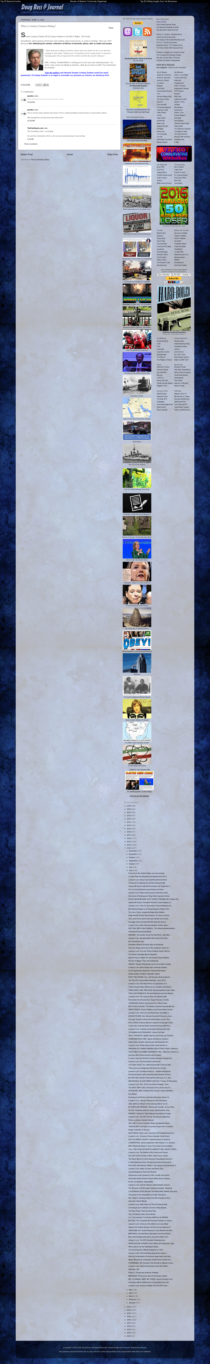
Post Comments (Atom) (40, 160)
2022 (129, 819)
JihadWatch (178, 249)
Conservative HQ (180, 77)
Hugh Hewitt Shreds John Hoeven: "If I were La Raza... (149, 915)
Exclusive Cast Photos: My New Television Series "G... (149, 1097)
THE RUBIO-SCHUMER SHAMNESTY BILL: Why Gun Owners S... (154, 1052)
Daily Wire (177, 80)
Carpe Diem (178, 169)
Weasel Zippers (162, 142)
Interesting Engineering (165, 404)
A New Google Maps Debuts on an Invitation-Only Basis (149, 987)
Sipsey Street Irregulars (182, 372)
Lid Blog (177, 104)
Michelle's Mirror (162, 254)
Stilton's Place (161, 260)
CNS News (161, 88)
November (133, 854)
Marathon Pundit (180, 367)
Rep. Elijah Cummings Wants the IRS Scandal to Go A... (149, 1198)
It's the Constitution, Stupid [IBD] (140, 1182)
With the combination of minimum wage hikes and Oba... (150, 1256)
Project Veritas (162, 178)
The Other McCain (180, 134)
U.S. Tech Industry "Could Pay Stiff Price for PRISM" (148, 1217)
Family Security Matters (165, 383)
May (131, 1290)
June (131, 870)
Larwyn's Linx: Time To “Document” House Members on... (150, 906)
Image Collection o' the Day (139, 1130)
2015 (129, 842)
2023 (129, 815)
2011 (129, 1310)
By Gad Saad (138, 60)
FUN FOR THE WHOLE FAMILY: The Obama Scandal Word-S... (152, 1165)
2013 (129, 848)
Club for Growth (179, 172)
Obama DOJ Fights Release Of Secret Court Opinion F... (150, 1227)
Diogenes (160, 236)
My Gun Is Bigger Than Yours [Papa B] (143, 961)
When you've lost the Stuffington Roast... (143, 1247)
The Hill (159, 137)
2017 (129, 835)
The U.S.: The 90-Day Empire (166, 42)
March (131, 1296)
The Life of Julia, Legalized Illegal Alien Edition (146, 912)
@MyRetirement (180, 402)
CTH (158, 94)
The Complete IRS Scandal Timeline (168, 55)
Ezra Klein (177, 241)
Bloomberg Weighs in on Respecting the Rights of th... (149, 909)
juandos (30, 96)
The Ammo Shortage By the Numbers (142, 954)
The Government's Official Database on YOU (145, 1250)
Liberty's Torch (179, 102)
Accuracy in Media (180, 233)
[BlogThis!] (39, 84)
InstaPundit (161, 121)
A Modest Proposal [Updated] (139, 932)
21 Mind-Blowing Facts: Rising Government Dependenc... (150, 1162)
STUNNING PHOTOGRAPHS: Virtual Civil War (146, 1032)
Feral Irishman (162, 244)
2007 (129, 1323)
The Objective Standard (182, 129)
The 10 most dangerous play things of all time (146, 889)
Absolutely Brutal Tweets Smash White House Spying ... (149, 1178)
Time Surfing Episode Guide (166, 24)
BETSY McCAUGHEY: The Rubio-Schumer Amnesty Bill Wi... (151, 1006)
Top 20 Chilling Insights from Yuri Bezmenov (158, 1)
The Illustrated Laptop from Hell (167, 30)
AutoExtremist (162, 394)
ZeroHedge (178, 183)
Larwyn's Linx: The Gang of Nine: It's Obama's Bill (147, 997)
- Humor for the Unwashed (171, 67)
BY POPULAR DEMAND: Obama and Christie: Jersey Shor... (151, 1107)
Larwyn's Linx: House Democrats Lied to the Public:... (148, 1266)
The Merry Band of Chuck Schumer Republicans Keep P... (150, 1159)
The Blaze (160, 83)
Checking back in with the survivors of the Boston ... (148, 1208)
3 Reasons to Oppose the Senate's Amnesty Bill (146, 883)
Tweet (110, 28)
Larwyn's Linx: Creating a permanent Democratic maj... (149, 1029)
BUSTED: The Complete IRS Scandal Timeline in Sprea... (150, 1221)
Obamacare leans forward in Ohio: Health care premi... (149, 1175)
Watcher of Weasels (181, 383)
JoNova (177, 349)
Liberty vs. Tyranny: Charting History (169, 34)
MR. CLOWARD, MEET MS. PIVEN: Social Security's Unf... (150, 1279)
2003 (129, 1336)
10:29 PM (31, 121)
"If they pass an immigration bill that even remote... (147, 1068)
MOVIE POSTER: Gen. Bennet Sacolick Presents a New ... (150, 1016)
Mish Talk (177, 180)
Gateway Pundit (162, 110)
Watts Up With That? (181, 360)
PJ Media (160, 129)
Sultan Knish (178, 126)
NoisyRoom (178, 110)
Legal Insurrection (180, 99)
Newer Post (27, 154)
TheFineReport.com (35, 128)
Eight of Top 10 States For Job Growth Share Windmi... (149, 958)
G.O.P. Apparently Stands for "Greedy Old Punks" (147, 971)
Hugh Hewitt (161, 118)
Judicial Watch (162, 172)
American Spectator (164, 77)
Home (70, 154)
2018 (129, 832)
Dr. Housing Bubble (181, 175)
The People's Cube (163, 262)
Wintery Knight (179, 386)
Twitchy (159, 180)
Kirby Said (177, 96)
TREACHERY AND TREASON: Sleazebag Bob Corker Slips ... (152, 990)
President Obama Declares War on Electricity (145, 945)
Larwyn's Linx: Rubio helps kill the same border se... (148, 1045)
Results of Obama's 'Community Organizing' (88, 1)
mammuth (126, 1347)
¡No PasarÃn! (161, 372)
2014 (129, 845)
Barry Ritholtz (179, 167)
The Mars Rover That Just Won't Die (142, 1211)
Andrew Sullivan (179, 238)
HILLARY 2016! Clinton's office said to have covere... (148, 1156)
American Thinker (163, 80)
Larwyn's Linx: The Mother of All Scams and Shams (148, 1152)
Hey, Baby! (132, 1094)
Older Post (112, 154)
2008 (129, 1320)
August (132, 864)
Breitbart (160, 86)
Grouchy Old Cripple (164, 246)
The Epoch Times (163, 99)
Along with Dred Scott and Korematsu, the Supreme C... (149, 886)
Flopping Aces (179, 83)
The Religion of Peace (164, 360)
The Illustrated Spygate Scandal (167, 27)
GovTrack (160, 169)
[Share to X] (42, 84)
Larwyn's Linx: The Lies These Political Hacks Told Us (149, 951)
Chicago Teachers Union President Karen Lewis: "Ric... (149, 1019)
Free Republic (162, 104)
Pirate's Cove (179, 112)
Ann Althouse (178, 72)
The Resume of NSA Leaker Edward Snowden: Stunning (150, 1188)
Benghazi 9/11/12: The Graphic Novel (169, 45)
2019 (129, 829)
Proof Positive (161, 257)
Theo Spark (178, 380)
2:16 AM (30, 139)
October (132, 857)
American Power (162, 369)
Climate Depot (179, 341)
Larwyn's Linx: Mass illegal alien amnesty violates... (148, 967)
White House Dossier (164, 183)
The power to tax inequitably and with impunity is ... (148, 1195)
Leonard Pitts (178, 252)
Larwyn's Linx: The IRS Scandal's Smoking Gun (146, 1240)
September (133, 861)
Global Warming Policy (182, 344)
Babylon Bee (161, 233)
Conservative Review (164, 91)
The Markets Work (180, 131)
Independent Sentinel (181, 88)
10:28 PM (31, 102)
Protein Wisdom (179, 115)
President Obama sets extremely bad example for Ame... (150, 1074)
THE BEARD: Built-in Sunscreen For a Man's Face (147, 1003)
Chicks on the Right (181, 75)
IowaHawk (160, 249)
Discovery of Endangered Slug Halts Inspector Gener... (149, 896)
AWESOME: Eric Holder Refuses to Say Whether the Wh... (150, 1230)
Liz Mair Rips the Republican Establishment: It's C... (148, 876)
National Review (162, 126)
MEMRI (176, 260)
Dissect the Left (162, 380)
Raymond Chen (162, 396)
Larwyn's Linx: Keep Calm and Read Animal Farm (147, 880)
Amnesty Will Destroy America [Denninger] (144, 1055)
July (130, 867)
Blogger (144, 1347)
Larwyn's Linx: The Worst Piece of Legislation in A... (148, 984)
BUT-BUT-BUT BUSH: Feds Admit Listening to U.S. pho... (150, 1078)
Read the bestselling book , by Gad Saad (138, 111)
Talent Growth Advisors (182, 410)
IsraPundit (160, 349)
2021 (129, 822)
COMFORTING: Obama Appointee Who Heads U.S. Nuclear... (152, 1143)
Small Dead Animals (181, 375)
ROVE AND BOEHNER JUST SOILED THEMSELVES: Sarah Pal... (153, 899)
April (131, 1293)
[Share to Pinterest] (47, 84)
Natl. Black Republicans (182, 369)
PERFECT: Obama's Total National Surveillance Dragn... (150, 1113)
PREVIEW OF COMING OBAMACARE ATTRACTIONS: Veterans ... (153, 1048)
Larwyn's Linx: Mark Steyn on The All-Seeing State (147, 1204)
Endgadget (160, 402)
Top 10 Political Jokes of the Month (141, 1214)
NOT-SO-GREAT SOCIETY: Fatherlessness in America (149, 1139)
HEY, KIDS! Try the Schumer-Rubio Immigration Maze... (149, 1123)
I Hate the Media (180, 246)
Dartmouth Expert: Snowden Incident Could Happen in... (150, 902)
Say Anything (178, 121)
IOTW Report (179, 91)
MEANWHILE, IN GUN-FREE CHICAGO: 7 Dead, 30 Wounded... (153, 1081)
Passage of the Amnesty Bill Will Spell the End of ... (148, 922)
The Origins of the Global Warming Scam (170, 40)
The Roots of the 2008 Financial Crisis (169, 48)
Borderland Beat (162, 341)
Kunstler (177, 94)
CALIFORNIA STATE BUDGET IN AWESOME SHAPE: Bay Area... (153, 1191)
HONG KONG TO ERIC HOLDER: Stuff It (144, 974)
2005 (129, 1329)
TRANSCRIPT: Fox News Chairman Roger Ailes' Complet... (151, 1126)
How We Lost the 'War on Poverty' (168, 58)
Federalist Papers (180, 244)
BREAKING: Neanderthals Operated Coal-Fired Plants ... (150, 1234)
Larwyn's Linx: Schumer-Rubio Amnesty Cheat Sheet (148, 1136)
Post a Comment (30, 144)
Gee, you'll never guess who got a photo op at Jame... (149, 919)
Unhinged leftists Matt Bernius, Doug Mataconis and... (149, 1282)
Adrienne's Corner (163, 367)
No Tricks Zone (179, 354)
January (132, 1303)
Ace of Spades (162, 72)
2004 (129, 1333)
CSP (158, 346)
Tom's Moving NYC (181, 404)
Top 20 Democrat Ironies (10, 1)
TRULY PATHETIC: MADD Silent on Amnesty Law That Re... (151, 1036)
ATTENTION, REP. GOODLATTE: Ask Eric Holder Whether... (151, 1091)
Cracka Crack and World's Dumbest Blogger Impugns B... (150, 1058)
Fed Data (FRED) (180, 178)
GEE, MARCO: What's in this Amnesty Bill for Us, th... (148, 1104)
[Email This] (36, 84)
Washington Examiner (164, 139)
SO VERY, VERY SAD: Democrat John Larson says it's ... (150, 1088)
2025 (129, 809)
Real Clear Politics (180, 265)
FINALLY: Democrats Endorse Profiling (143, 1273)
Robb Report (161, 407)
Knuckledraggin (162, 252)
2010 (129, 1313)
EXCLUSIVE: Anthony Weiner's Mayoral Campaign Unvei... (151, 1023)
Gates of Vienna (179, 86)
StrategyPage (161, 354)
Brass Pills (160, 167)
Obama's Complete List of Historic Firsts (170, 52)
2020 (129, 825)
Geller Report (161, 112)
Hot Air (159, 115)
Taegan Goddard (180, 236)
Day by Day (161, 238)
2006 (129, 1326)
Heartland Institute (180, 346)
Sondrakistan (178, 378)
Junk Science (179, 352)
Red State (177, 118)
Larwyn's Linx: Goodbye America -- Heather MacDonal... (150, 1071)
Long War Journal (163, 352)
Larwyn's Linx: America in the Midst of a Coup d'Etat (148, 1224)
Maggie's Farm (162, 386)
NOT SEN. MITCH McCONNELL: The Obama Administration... (152, 928)
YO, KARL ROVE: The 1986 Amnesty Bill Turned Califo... (150, 1065)
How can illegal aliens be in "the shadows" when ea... (149, 948)
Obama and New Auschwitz (166, 37)
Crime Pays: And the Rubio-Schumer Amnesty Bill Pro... (149, 1026)
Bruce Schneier (162, 410)
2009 (129, 1316)
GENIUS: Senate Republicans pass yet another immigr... (150, 964)
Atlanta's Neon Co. (180, 394)
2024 (129, 812)
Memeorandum (179, 257)
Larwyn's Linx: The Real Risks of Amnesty (144, 1061)
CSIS (158, 344)
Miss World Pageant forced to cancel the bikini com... (148, 1237)
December (133, 851)
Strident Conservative (181, 123)
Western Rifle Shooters (182, 137)
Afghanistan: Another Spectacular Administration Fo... (148, 1042)
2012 (129, 1307)
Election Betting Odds (164, 96)
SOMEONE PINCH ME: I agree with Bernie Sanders (148, 1039)
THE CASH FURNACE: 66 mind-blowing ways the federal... (151, 993)
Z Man (176, 142)
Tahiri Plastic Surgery (181, 407)
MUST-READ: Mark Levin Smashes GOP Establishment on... (151, 1133)
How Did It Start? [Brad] (137, 1201)
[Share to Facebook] (44, 84)
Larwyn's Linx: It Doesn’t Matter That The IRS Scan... (148, 1286)
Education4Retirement (182, 399)
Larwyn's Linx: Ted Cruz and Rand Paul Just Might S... (149, 1013)
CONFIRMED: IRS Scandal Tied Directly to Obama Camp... (151, 1263)
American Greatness (164, 75)
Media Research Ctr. (181, 254)
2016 (129, 838)
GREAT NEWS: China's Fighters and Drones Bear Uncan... (151, 1009)
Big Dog (159, 375)
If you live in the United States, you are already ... (147, 873)
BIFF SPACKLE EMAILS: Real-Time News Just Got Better (150, 1146)
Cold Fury (160, 378)
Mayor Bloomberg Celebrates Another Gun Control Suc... (150, 1260)
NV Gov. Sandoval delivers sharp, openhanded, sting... (149, 1110)
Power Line (161, 131)
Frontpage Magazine (164, 107)
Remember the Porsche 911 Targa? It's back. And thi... (149, 1000)
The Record (161, 357)
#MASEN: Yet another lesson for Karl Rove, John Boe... (149, 935)
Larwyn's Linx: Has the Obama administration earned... (149, 1185)
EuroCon (160, 102)
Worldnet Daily (179, 139)
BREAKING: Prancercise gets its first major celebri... (148, 1276)
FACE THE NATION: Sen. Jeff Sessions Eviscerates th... (149, 977)
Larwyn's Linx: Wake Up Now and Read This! (145, 1169)
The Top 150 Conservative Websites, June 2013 (147, 980)
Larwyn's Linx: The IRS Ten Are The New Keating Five (149, 1117)
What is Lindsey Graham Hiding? (141, 1120)
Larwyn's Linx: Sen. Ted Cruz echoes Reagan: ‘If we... (149, 1084)
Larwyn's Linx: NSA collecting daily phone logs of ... (148, 1253)
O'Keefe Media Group (164, 175)
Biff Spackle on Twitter (182, 396)
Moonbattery (178, 107)
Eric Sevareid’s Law (136, 941)
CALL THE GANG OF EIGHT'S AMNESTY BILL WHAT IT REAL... (153, 1149)
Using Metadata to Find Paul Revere (142, 1172)
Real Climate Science (181, 357)
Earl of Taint (161, 241)
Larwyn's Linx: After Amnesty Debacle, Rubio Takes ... (149, 925)
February (132, 1299)
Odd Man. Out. (134, 1269)
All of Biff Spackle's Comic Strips (139, 792)
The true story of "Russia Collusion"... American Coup (138, 86)
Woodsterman (162, 265)
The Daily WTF (162, 399)
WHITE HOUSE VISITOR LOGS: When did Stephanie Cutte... (151, 1243)
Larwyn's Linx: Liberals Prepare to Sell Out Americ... (148, 1100)
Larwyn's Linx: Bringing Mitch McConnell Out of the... (148, 938)
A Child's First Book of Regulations (168, 60)
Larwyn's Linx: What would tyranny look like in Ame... (148, 893)
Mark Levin (161, 123)
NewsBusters (179, 262)
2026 (129, 806)
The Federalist (162, 134)
